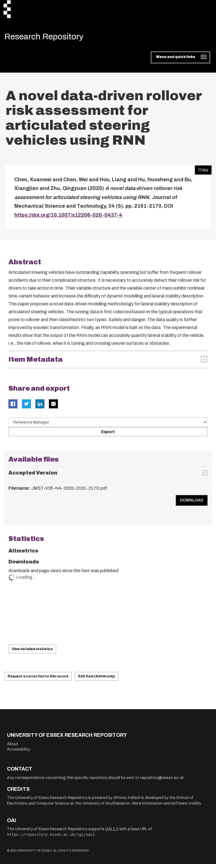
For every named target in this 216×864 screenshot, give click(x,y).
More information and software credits (166, 803)
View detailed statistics (32, 649)
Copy (201, 168)
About (12, 744)
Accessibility (18, 749)
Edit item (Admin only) (96, 676)
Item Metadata (35, 359)
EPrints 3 (121, 798)
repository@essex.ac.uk (162, 778)
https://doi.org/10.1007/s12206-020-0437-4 (68, 215)
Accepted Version (32, 473)
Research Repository (43, 36)
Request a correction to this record (38, 676)
